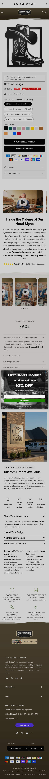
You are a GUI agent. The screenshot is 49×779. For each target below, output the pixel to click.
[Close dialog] (46, 372)
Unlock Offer (24, 400)
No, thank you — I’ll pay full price (24, 406)
